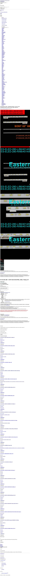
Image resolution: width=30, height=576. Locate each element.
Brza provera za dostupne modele (4, 270)
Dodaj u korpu (2, 291)
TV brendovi (3, 26)
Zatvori (1, 540)
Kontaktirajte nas (2, 553)
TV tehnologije (3, 104)
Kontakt (3, 105)
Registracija (3, 1)
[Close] (0, 538)
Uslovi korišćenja (4, 563)
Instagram (3, 569)
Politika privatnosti (4, 564)
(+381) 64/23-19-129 (6, 0)
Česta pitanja (3, 103)
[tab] (1, 292)
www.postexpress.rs (6, 315)
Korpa (1, 13)
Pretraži (1, 334)
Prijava (1, 1)
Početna (3, 17)
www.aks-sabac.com (6, 314)
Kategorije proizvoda (4, 18)
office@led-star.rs (2, 0)
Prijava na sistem (2, 8)
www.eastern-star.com (7, 301)
